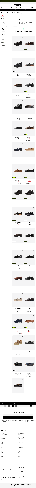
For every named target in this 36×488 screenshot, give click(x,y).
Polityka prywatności (16, 484)
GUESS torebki (3, 443)
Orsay (19, 452)
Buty (16, 12)
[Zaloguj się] (28, 5)
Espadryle (22, 12)
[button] (26, 14)
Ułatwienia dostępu (14, 485)
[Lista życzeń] (32, 5)
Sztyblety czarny (20, 442)
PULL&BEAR (2, 452)
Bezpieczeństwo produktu (21, 485)
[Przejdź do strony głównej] (5, 466)
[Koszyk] (34, 5)
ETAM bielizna (3, 433)
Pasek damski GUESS (4, 434)
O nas (5, 484)
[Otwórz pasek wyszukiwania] (34, 7)
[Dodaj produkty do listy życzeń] (22, 37)
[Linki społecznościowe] (1, 469)
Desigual (19, 451)
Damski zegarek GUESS (21, 438)
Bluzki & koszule (20, 434)
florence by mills (3, 455)
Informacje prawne (28, 484)
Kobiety (13, 12)
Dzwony (2, 442)
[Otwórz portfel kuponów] (27, 5)
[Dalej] (32, 7)
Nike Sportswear (20, 448)
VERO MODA (2, 457)
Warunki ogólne (23, 484)
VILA (1, 451)
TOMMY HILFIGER (20, 447)
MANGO (19, 455)
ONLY (2, 447)
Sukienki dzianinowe (3, 438)
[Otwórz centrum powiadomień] (30, 5)
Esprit (19, 456)
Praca (11, 484)
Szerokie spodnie (3, 439)
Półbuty (19, 12)
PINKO (19, 457)
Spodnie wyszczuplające (21, 437)
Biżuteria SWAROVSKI (21, 433)
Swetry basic (3, 437)
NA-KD (2, 456)
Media (8, 484)
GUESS (2, 448)
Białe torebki (20, 439)
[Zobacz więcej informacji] (18, 56)
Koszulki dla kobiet (20, 443)
